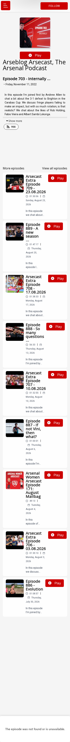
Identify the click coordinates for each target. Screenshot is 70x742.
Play (38, 55)
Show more (15, 120)
